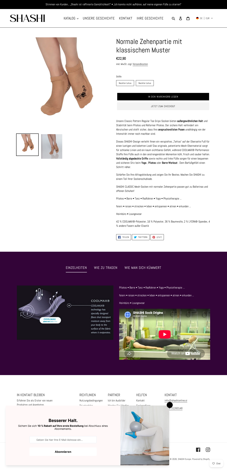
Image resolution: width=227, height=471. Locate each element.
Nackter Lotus (125, 82)
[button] (204, 18)
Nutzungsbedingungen (91, 400)
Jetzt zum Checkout (163, 106)
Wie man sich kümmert (142, 267)
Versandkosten (140, 64)
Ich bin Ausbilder (116, 400)
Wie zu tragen (105, 267)
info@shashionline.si (176, 400)
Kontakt (140, 400)
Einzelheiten (76, 267)
